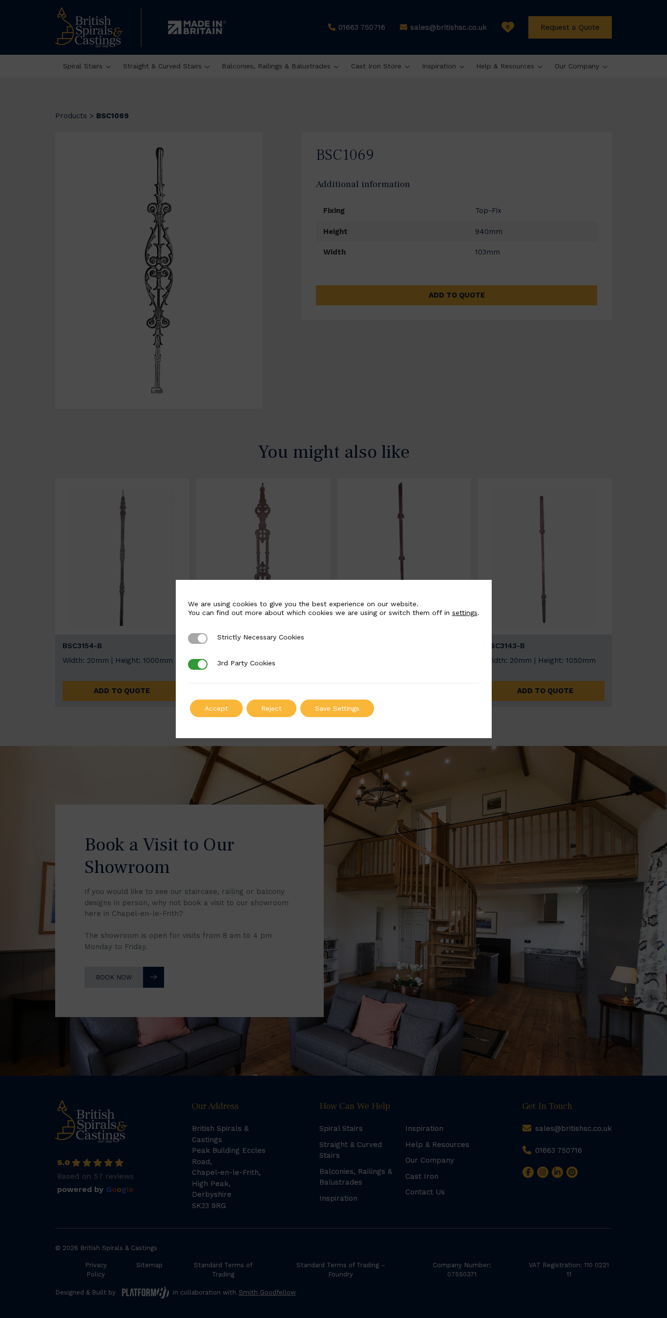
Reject (271, 708)
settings (465, 612)
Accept (216, 708)
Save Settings (337, 708)
